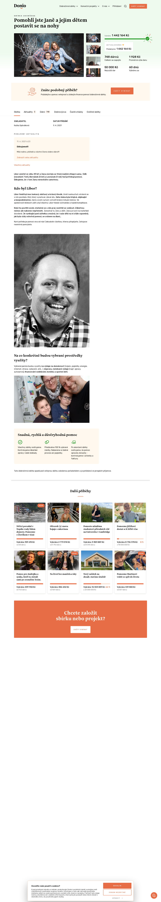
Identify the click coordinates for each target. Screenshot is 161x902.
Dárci (44, 112)
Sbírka (17, 112)
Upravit (116, 898)
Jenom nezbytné (117, 892)
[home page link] (20, 6)
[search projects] (125, 6)
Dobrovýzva (60, 112)
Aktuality (29, 112)
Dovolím (117, 886)
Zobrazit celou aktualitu (27, 157)
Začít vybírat (138, 6)
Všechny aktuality (22, 165)
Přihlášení (117, 6)
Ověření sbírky (93, 112)
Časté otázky (76, 112)
